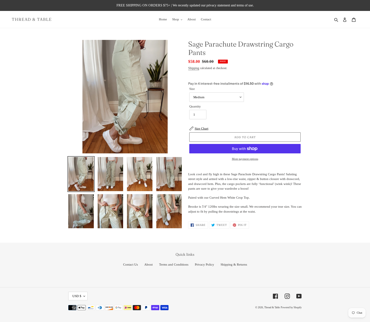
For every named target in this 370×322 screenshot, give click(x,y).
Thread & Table (32, 19)
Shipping (193, 68)
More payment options (245, 158)
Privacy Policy (204, 264)
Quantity (195, 106)
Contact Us (130, 264)
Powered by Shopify (291, 307)
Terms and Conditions (173, 264)
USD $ (76, 296)
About (148, 264)
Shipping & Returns (234, 264)
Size (192, 89)
